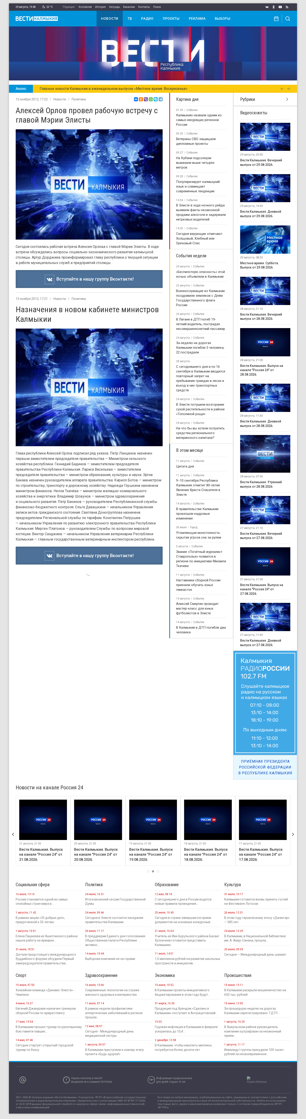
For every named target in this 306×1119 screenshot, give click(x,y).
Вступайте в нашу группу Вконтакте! (94, 279)
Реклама (197, 19)
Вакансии (129, 7)
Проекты (171, 19)
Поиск (157, 7)
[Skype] (156, 99)
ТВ (129, 19)
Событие (192, 110)
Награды (114, 7)
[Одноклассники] (141, 99)
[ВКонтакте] (136, 99)
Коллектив (85, 7)
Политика (79, 99)
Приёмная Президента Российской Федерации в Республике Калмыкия (265, 767)
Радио (147, 19)
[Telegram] (161, 99)
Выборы (223, 19)
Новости (109, 19)
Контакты (144, 7)
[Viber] (146, 99)
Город (193, 527)
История (100, 7)
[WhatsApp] (151, 99)
